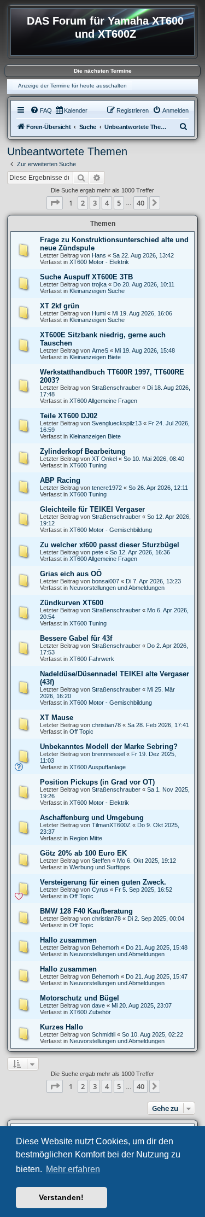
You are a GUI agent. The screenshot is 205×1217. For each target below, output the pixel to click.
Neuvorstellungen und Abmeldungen (117, 587)
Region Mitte (85, 838)
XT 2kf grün (59, 306)
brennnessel (108, 754)
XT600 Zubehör (90, 1012)
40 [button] (140, 203)
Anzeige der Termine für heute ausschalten (72, 86)
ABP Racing (60, 480)
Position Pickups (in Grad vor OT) (97, 782)
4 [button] (107, 203)
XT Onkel (104, 458)
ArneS (100, 350)
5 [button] (119, 203)
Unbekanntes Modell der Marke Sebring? (109, 746)
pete (97, 552)
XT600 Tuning (88, 465)
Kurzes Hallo (61, 1027)
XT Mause (56, 717)
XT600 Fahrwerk (91, 659)
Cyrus (100, 889)
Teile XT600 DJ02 (68, 416)
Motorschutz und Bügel (79, 998)
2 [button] (83, 203)
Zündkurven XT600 (71, 603)
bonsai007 (105, 581)
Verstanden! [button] (61, 1197)
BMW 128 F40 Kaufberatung (86, 911)
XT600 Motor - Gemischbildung (110, 529)
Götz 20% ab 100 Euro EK (83, 853)
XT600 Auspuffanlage (97, 767)
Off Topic (81, 731)
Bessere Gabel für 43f (76, 638)
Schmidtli (103, 1034)
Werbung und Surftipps (99, 867)
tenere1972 (107, 487)
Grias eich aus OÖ (71, 574)
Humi (99, 313)
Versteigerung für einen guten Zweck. (103, 882)
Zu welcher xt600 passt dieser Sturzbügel (109, 545)
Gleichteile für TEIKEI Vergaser (92, 509)
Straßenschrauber (116, 387)
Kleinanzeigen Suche (97, 291)
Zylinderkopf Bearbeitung (83, 451)
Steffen (101, 860)
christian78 (106, 725)
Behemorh (105, 947)
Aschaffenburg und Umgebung (92, 818)
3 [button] (95, 203)
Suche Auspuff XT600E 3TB (86, 277)
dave (98, 1005)
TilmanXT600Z (111, 825)
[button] (54, 202)
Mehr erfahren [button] (73, 1169)
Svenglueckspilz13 (117, 423)
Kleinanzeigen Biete (95, 357)
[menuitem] (41, 110)
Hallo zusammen (68, 940)
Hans (99, 255)
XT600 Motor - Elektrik (99, 262)
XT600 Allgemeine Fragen (103, 400)
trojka (99, 284)
